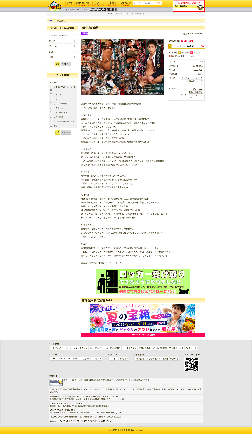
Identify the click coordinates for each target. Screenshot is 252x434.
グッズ (76, 358)
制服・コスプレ (196, 92)
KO (197, 62)
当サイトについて (79, 348)
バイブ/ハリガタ (61, 112)
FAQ (106, 348)
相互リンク (178, 348)
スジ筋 (200, 81)
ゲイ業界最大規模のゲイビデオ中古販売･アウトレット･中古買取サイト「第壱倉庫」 (54, 6)
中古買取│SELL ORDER (112, 3)
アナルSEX (198, 89)
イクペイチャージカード (64, 121)
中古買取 (85, 358)
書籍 (55, 126)
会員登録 (71, 9)
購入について (96, 348)
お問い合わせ (145, 348)
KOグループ (191, 348)
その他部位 (58, 117)
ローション (58, 95)
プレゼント (96, 358)
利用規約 (140, 358)
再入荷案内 (115, 348)
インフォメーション (60, 348)
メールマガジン (129, 348)
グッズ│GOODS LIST (98, 3)
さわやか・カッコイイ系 (192, 78)
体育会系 (191, 81)
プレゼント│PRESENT (125, 3)
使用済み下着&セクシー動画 (63, 88)
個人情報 (174, 358)
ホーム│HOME (69, 3)
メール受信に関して (162, 348)
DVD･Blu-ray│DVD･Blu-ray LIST (82, 3)
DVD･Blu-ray (65, 358)
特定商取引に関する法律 (157, 358)
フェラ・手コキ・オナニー (191, 96)
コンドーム (58, 99)
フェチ (200, 84)
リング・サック (60, 103)
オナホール (58, 108)
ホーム (51, 20)
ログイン (83, 9)
